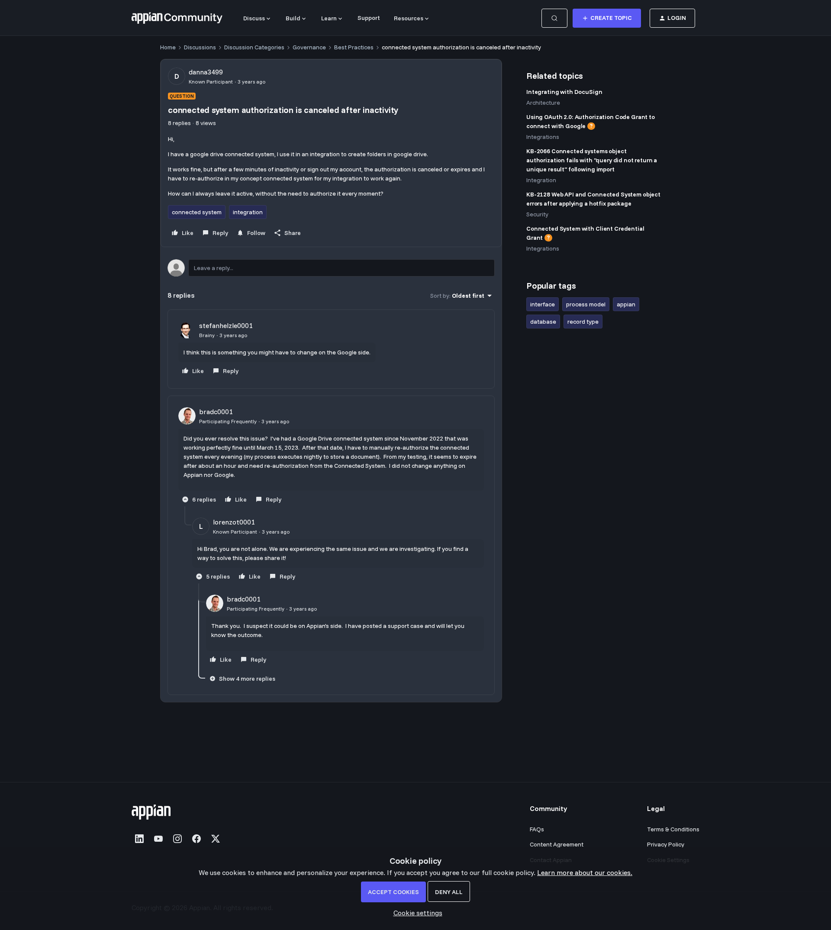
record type (583, 321)
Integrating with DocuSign (564, 92)
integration (248, 212)
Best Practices (354, 47)
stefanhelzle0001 (226, 325)
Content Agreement (556, 844)
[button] (607, 18)
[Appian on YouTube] (158, 838)
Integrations (542, 137)
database (543, 321)
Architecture (543, 102)
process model (586, 304)
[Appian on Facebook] (196, 838)
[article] (331, 349)
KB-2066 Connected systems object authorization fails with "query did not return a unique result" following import (591, 160)
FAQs (537, 829)
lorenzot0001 (234, 522)
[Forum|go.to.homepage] (177, 18)
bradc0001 (216, 411)
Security (537, 214)
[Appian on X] (215, 838)
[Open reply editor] (331, 268)
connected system (197, 212)
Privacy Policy (665, 844)
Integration (541, 180)
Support (369, 18)
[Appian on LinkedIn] (139, 838)
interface (542, 304)
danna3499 (206, 72)
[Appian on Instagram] (177, 838)
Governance (309, 47)
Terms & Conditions (673, 829)
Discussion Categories (254, 47)
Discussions (200, 47)
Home (168, 47)
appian (626, 304)
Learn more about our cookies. (584, 872)
